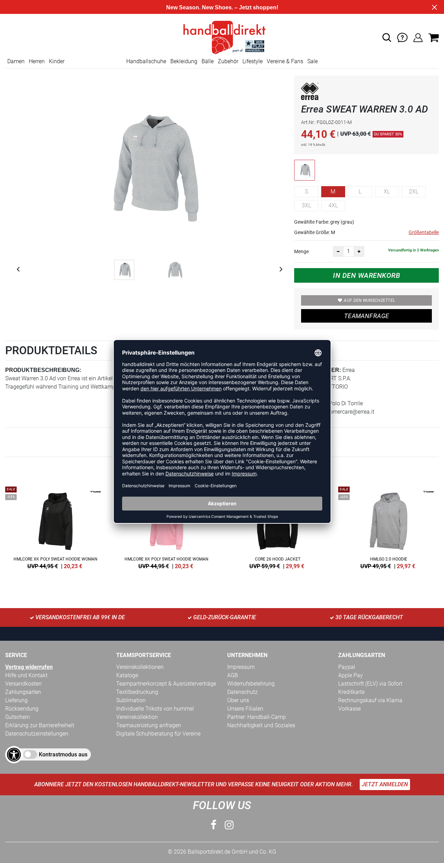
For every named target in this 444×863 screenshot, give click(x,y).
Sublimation (131, 700)
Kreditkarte (351, 692)
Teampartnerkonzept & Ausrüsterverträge (166, 683)
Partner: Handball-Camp (256, 717)
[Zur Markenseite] (309, 92)
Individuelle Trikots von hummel (155, 708)
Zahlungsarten (23, 692)
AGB (232, 675)
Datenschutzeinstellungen (36, 733)
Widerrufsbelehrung (251, 683)
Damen (16, 61)
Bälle (208, 61)
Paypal (346, 667)
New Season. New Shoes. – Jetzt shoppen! (222, 7)
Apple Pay (350, 675)
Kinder (57, 61)
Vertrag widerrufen (29, 667)
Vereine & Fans (285, 61)
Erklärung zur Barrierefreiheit (39, 725)
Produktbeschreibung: (43, 370)
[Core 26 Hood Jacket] (277, 526)
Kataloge (127, 675)
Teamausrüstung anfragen (148, 725)
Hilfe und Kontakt (26, 675)
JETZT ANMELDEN (385, 784)
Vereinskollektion (137, 717)
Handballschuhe (146, 61)
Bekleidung (183, 61)
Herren (37, 61)
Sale (312, 61)
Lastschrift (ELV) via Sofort (370, 683)
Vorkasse (349, 708)
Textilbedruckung (137, 692)
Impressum (241, 667)
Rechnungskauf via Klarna (370, 700)
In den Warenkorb (366, 275)
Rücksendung (22, 708)
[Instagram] (229, 825)
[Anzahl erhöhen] (359, 251)
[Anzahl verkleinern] (338, 251)
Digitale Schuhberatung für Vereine (158, 733)
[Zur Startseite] (222, 37)
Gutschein (17, 717)
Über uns (238, 700)
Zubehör (228, 61)
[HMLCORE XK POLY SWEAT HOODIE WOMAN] (55, 526)
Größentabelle (424, 232)
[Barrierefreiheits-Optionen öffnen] (14, 754)
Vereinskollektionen (140, 667)
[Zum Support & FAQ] (402, 37)
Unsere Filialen (245, 708)
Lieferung (16, 700)
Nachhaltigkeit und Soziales (261, 725)
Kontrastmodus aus (63, 754)
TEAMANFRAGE (366, 316)
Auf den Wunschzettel (369, 300)
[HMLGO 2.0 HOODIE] (388, 526)
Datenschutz (242, 692)
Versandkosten (23, 683)
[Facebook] (213, 825)
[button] (387, 37)
